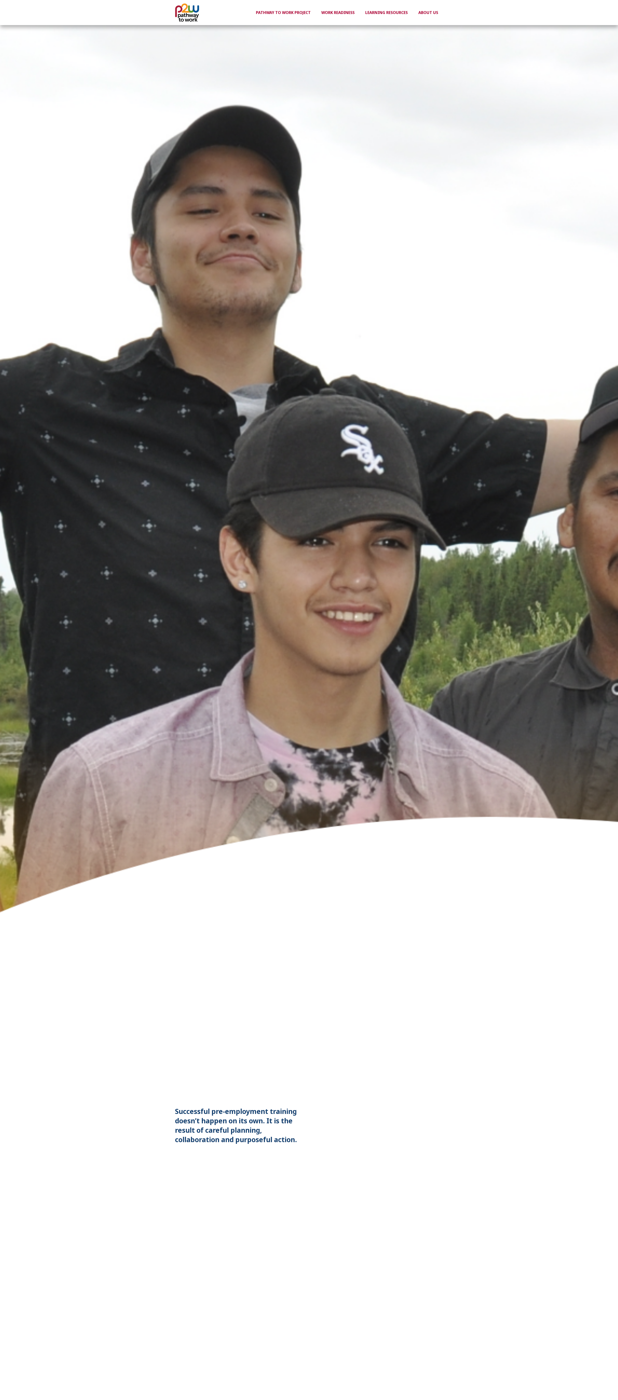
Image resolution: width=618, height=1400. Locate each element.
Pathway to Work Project (283, 12)
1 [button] (417, 1128)
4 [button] (438, 1128)
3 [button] (431, 1128)
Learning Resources (386, 12)
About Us (428, 12)
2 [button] (424, 1128)
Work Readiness (338, 12)
